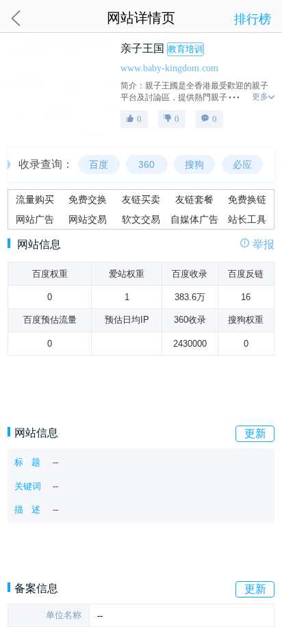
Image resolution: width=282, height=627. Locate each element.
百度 (98, 164)
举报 (263, 244)
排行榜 (252, 19)
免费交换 (87, 199)
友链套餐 (194, 199)
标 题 (27, 462)
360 (146, 164)
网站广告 (35, 219)
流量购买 (35, 199)
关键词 (27, 486)
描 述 (27, 509)
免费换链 (247, 199)
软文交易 (141, 219)
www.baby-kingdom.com (169, 67)
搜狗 (194, 164)
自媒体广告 (194, 219)
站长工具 (247, 219)
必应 (242, 164)
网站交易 (87, 219)
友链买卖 (141, 199)
